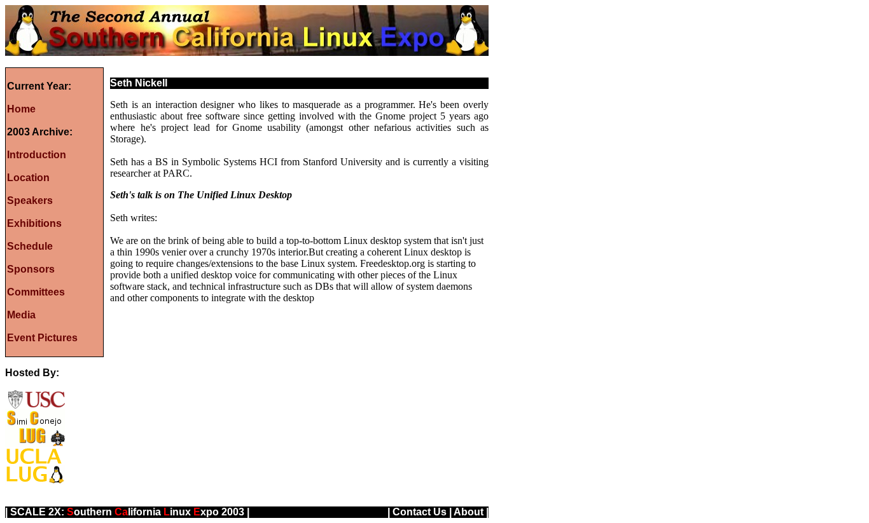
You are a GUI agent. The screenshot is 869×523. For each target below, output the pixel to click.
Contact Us (420, 511)
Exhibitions (34, 223)
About (468, 511)
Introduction (36, 154)
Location (28, 177)
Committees (36, 292)
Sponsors (31, 269)
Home (21, 109)
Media (21, 314)
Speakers (30, 200)
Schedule (30, 246)
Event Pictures (42, 337)
